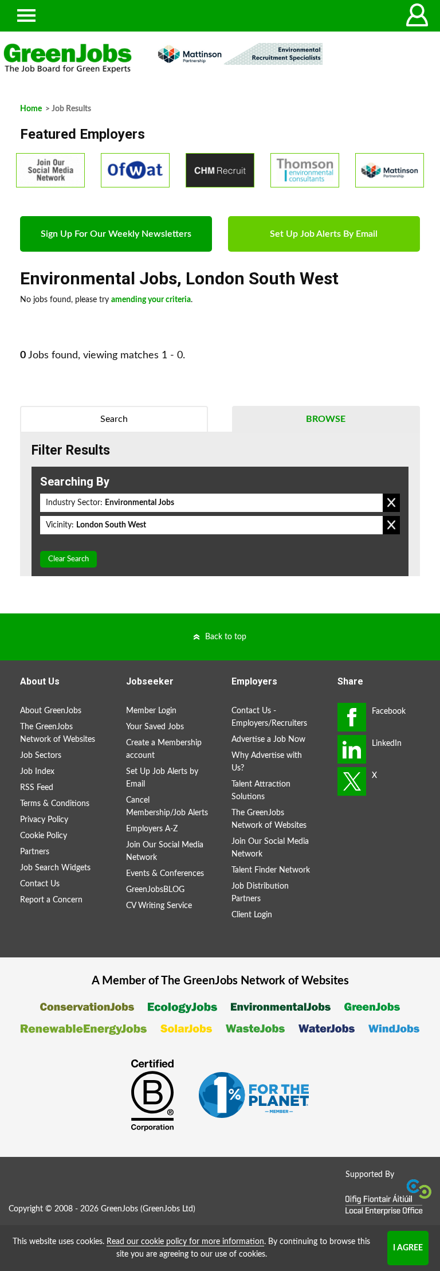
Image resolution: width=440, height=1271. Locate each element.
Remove (391, 503)
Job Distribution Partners (260, 892)
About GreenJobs (50, 711)
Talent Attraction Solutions (260, 790)
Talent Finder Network (270, 870)
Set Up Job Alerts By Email (324, 233)
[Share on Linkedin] (351, 749)
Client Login (251, 915)
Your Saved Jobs (155, 727)
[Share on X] (351, 781)
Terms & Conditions (54, 804)
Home (31, 109)
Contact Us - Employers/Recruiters (269, 717)
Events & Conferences (165, 874)
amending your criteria (151, 300)
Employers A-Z (152, 829)
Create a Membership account (164, 749)
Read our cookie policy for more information (185, 1242)
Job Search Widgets (55, 868)
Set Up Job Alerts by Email (162, 778)
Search (114, 419)
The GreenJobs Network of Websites (57, 733)
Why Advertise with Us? (266, 762)
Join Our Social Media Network (164, 851)
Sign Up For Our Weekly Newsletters (116, 233)
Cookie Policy (43, 836)
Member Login (151, 711)
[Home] (67, 58)
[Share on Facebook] (351, 717)
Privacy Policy (44, 820)
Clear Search (68, 559)
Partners (34, 852)
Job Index (37, 772)
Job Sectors (40, 756)
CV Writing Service (159, 906)
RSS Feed (36, 788)
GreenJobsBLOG (155, 890)
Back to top (225, 637)
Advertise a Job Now (268, 740)
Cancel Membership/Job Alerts (167, 806)
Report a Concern (51, 900)
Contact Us (40, 884)
